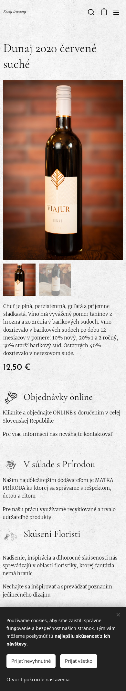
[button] (90, 12)
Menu (116, 12)
